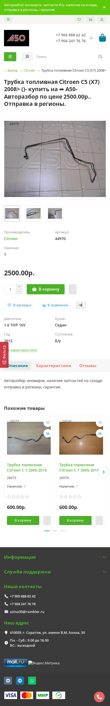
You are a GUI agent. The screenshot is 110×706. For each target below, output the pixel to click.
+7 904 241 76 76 (23, 603)
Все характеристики (20, 350)
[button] (6, 472)
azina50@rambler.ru (27, 611)
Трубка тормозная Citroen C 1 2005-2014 (27, 467)
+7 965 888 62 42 (23, 596)
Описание (17, 365)
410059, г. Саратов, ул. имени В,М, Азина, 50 (47, 632)
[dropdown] (8, 19)
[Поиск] (100, 56)
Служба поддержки (27, 572)
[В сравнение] (48, 433)
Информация (20, 557)
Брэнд (12, 70)
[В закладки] (48, 422)
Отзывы (87, 365)
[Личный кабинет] (101, 19)
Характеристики (53, 365)
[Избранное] (79, 19)
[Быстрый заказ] (73, 289)
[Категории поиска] (27, 56)
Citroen (29, 70)
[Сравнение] (90, 19)
